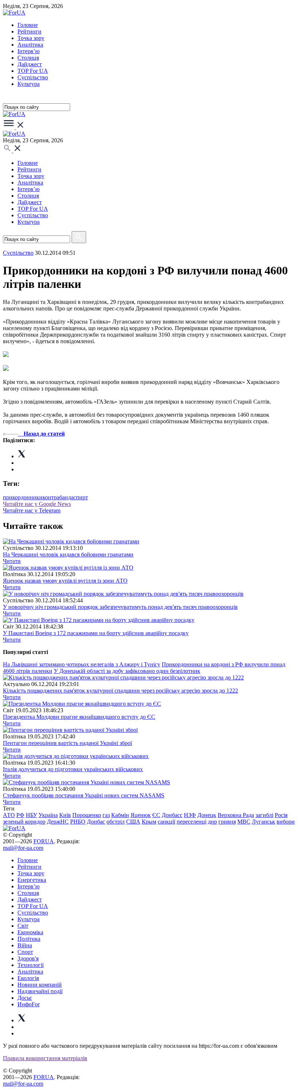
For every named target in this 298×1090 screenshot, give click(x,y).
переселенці (191, 822)
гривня (227, 822)
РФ (20, 815)
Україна (48, 815)
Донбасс (172, 815)
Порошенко (86, 815)
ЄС (156, 815)
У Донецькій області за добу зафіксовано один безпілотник (127, 671)
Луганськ (263, 822)
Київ (65, 815)
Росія (281, 815)
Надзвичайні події (40, 991)
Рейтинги (29, 31)
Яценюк (140, 815)
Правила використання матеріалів (45, 1058)
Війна (24, 945)
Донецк (206, 815)
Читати (12, 561)
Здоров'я (28, 958)
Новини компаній (39, 985)
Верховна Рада (236, 815)
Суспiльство (32, 77)
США (133, 822)
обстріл (115, 822)
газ (106, 815)
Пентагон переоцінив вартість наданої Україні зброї (67, 743)
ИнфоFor (28, 1004)
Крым (149, 822)
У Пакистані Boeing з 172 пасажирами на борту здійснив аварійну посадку (96, 633)
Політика (28, 939)
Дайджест (29, 64)
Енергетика (31, 880)
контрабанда (58, 497)
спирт (80, 497)
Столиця (28, 58)
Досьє (24, 998)
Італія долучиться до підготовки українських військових (73, 769)
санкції (166, 822)
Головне (27, 25)
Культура (28, 84)
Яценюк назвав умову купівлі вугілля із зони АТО (65, 581)
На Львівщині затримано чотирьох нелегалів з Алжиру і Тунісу (81, 664)
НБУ (31, 815)
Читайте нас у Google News (37, 504)
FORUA (43, 841)
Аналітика (30, 44)
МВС (243, 822)
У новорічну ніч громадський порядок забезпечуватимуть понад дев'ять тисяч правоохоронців (120, 607)
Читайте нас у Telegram (31, 510)
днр (212, 822)
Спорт (25, 952)
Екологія (28, 978)
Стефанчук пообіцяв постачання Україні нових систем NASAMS (83, 795)
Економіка (30, 932)
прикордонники (23, 497)
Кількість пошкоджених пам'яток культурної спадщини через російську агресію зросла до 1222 (120, 690)
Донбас (96, 822)
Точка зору (30, 38)
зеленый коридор (24, 822)
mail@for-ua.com (23, 848)
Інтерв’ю (28, 51)
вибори (286, 822)
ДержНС (58, 822)
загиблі (264, 815)
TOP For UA (32, 71)
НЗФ (190, 815)
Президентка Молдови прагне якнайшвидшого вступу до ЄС (79, 717)
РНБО (77, 822)
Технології (30, 965)
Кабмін (120, 815)
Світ (22, 926)
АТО (9, 815)
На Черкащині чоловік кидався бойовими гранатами (68, 554)
